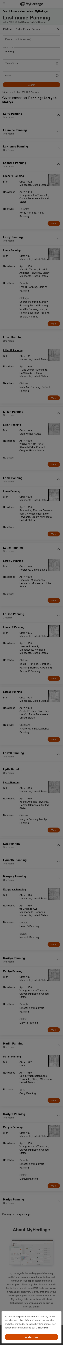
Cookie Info (42, 1327)
